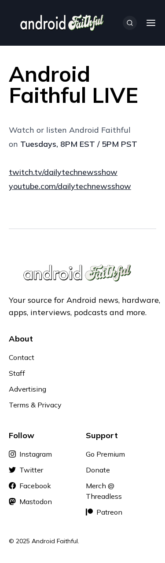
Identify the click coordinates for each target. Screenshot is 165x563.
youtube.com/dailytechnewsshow (70, 186)
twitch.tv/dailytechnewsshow (63, 172)
